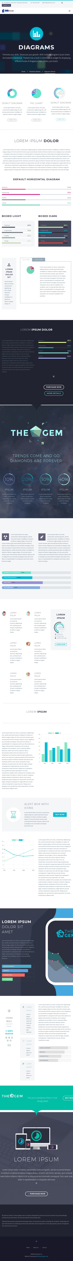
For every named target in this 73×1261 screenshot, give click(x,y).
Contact (44, 1247)
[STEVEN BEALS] (9, 1027)
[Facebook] (6, 1038)
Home (28, 1247)
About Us (36, 1247)
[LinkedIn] (62, 2)
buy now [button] (59, 815)
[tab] (26, 259)
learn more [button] (60, 644)
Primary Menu (69, 11)
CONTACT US (6, 5)
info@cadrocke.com (49, 2)
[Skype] (10, 1040)
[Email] (9, 1045)
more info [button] (12, 120)
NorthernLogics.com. (42, 1256)
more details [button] (54, 393)
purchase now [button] (54, 387)
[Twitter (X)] (9, 1038)
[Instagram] (8, 1040)
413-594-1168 (35, 2)
